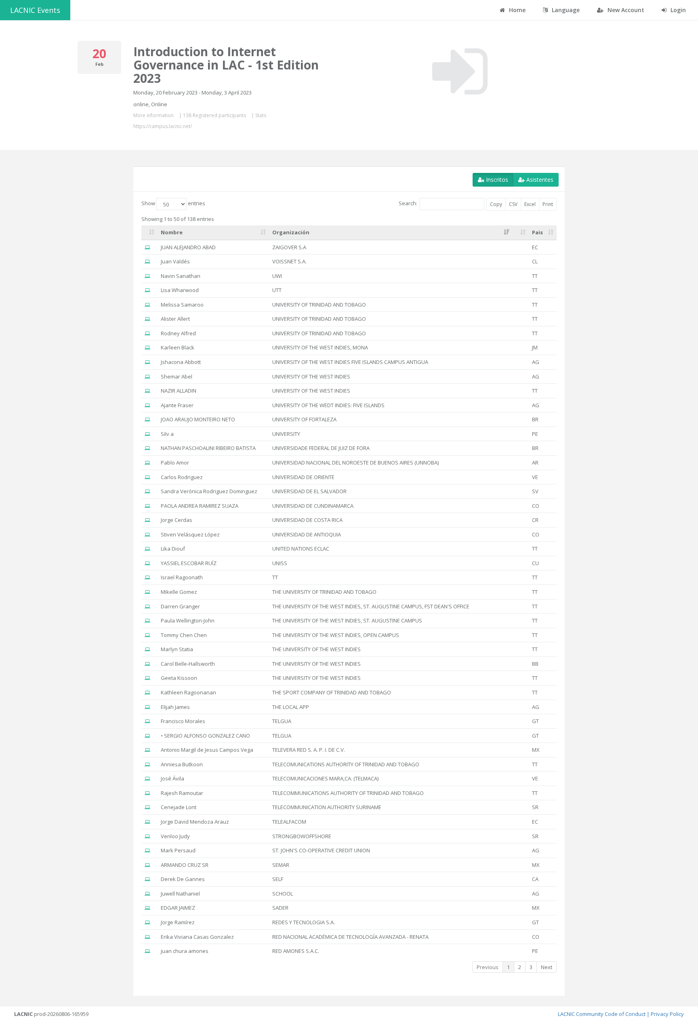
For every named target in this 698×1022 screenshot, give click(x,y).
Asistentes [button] (539, 179)
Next (546, 967)
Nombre (172, 232)
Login (677, 10)
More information (153, 115)
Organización (290, 232)
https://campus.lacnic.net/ (162, 126)
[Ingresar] (459, 71)
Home (516, 10)
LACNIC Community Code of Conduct (601, 1014)
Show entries (173, 203)
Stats (260, 115)
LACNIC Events (35, 10)
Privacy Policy (667, 1014)
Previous (487, 967)
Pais (537, 232)
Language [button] (565, 10)
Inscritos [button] (496, 179)
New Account (625, 10)
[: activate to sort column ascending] (149, 232)
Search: (408, 203)
